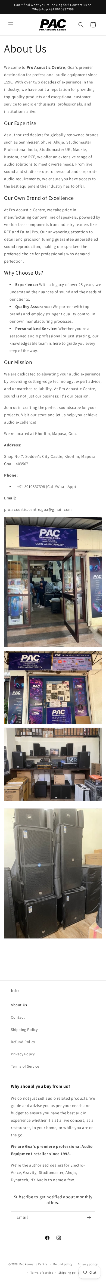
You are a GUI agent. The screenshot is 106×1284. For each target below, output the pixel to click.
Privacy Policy (23, 1054)
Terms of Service (25, 1066)
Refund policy (63, 1264)
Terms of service (41, 1272)
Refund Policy (23, 1041)
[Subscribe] (89, 1217)
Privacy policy (88, 1264)
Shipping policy (69, 1272)
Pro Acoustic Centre (33, 1264)
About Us (19, 1004)
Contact (18, 1017)
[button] (11, 25)
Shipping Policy (24, 1029)
